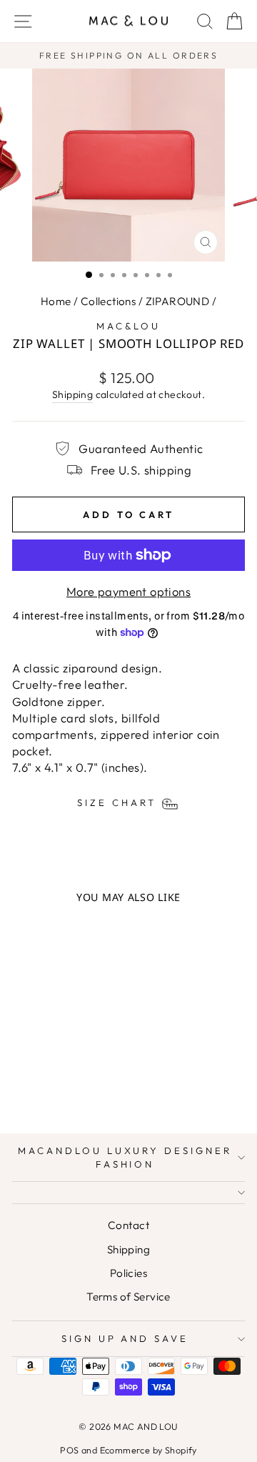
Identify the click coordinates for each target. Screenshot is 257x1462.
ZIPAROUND (178, 301)
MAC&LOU (128, 326)
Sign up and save (125, 1338)
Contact (128, 1225)
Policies (128, 1273)
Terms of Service (128, 1296)
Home (56, 301)
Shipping (72, 394)
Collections (108, 301)
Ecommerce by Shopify (148, 1450)
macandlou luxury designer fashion (125, 1157)
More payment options (128, 591)
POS (69, 1450)
